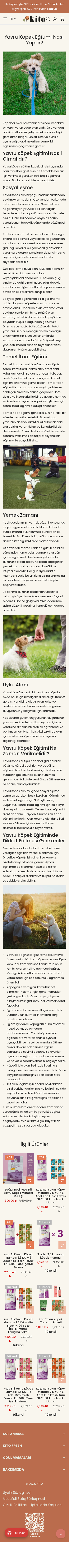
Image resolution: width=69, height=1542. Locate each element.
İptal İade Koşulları (46, 1505)
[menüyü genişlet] (5, 19)
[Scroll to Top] (62, 1521)
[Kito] (33, 19)
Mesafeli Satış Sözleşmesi (24, 1499)
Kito (40, 1483)
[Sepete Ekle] (30, 1180)
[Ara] (48, 19)
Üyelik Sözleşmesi (17, 1492)
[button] (12, 18)
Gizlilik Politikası (15, 1505)
